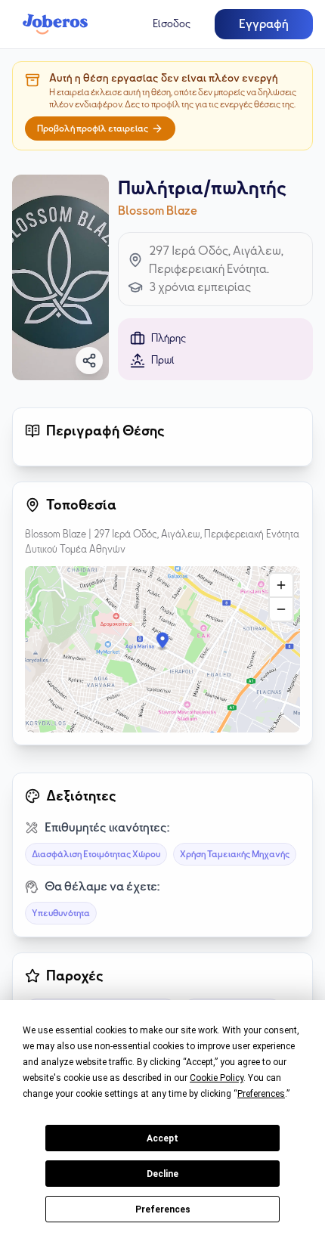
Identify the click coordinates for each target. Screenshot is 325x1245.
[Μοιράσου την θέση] (89, 360)
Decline (162, 1174)
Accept (162, 1138)
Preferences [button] (261, 1094)
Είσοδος (171, 23)
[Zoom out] (281, 609)
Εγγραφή (264, 24)
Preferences (162, 1209)
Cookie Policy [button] (216, 1078)
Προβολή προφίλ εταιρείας (92, 128)
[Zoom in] (281, 585)
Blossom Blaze (157, 211)
